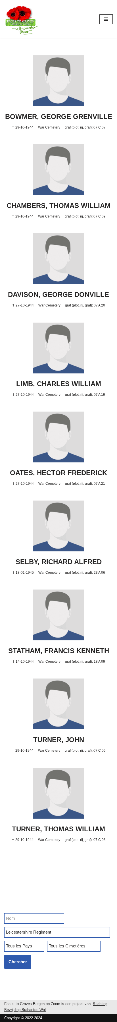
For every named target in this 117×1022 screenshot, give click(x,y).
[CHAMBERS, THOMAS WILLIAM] (58, 169)
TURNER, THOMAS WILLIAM (58, 829)
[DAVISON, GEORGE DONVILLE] (58, 258)
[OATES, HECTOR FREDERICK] (58, 437)
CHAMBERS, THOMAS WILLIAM (58, 205)
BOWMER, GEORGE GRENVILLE (58, 116)
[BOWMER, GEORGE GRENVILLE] (58, 80)
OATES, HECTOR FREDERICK (58, 473)
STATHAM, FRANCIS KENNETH (58, 650)
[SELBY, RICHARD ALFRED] (58, 526)
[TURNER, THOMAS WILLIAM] (58, 793)
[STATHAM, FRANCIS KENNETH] (58, 615)
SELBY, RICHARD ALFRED (59, 562)
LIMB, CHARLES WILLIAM (58, 384)
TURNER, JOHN (58, 739)
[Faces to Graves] (21, 19)
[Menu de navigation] (106, 19)
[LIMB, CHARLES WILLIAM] (58, 348)
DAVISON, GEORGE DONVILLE (58, 294)
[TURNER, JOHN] (58, 704)
